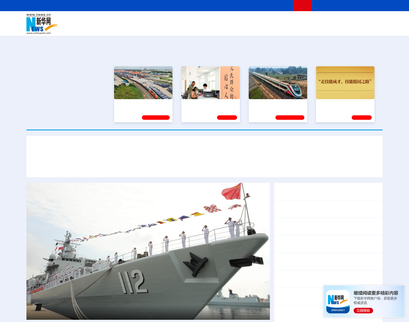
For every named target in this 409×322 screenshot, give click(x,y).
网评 (172, 20)
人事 (144, 20)
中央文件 (371, 20)
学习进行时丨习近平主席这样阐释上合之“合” (204, 150)
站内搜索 (349, 5)
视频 (330, 20)
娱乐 (284, 28)
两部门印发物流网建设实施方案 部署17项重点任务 (326, 261)
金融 (105, 28)
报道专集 (362, 55)
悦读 (302, 28)
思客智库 (205, 20)
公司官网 (69, 24)
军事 (311, 20)
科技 (245, 20)
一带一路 (324, 28)
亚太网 (339, 28)
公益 (311, 28)
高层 (125, 20)
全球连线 (222, 20)
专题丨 (283, 275)
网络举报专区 (373, 5)
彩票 (275, 28)
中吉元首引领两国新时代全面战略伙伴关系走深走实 (328, 209)
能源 (257, 28)
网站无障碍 (278, 5)
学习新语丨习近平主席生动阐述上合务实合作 (81, 166)
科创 (254, 20)
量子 (263, 20)
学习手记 (361, 117)
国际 (153, 20)
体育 (273, 20)
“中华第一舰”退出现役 (58, 312)
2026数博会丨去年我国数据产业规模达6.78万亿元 (326, 240)
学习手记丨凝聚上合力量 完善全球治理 (169, 166)
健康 (301, 20)
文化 (282, 20)
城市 (239, 28)
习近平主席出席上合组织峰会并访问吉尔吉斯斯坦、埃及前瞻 (142, 110)
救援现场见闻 (362, 275)
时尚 (293, 28)
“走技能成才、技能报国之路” (343, 104)
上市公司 (354, 28)
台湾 (191, 20)
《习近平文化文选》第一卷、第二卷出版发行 (321, 187)
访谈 (320, 20)
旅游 (248, 28)
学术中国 (183, 28)
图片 (339, 20)
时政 (135, 20)
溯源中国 (225, 28)
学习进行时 (110, 20)
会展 (266, 28)
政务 (348, 20)
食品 (123, 28)
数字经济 (166, 28)
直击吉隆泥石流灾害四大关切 (319, 275)
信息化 (151, 28)
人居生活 (136, 28)
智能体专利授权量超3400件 (304, 247)
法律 (358, 20)
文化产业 (371, 28)
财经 (163, 20)
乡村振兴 (200, 28)
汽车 (114, 28)
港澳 (182, 20)
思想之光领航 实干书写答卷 (208, 104)
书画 (292, 20)
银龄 (213, 28)
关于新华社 (154, 5)
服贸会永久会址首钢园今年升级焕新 (330, 226)
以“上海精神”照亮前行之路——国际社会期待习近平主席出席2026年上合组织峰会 (292, 166)
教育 (235, 20)
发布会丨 (286, 226)
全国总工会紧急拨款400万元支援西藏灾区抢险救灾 (327, 282)
